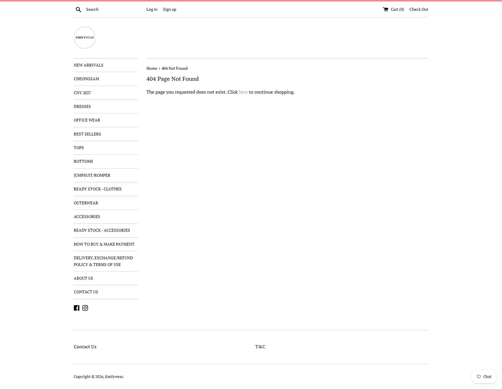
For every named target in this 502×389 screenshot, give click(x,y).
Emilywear (114, 376)
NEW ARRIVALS (88, 65)
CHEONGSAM (86, 78)
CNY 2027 (82, 92)
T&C (260, 346)
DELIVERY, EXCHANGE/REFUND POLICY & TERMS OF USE (103, 261)
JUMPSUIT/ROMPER (92, 175)
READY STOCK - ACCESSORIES (102, 230)
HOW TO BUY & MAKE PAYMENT (104, 244)
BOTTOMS (83, 161)
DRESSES (82, 106)
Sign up (169, 9)
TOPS (79, 147)
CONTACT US (86, 292)
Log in (151, 9)
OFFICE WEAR (87, 120)
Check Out (419, 9)
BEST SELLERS (87, 134)
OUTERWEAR (86, 203)
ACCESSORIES (87, 216)
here (243, 92)
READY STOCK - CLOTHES (98, 189)
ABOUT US (83, 278)
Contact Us (85, 346)
